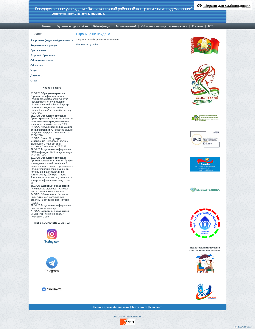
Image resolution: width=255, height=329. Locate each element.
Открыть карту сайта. (87, 44)
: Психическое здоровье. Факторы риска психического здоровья (50, 188)
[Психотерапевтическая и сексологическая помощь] (205, 273)
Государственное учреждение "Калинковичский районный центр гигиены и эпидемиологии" (113, 9)
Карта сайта (139, 306)
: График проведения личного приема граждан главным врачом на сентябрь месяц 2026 (52, 120)
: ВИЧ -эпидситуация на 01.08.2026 (51, 152)
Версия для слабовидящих (111, 306)
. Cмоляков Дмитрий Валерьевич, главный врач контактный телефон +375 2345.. (49, 142)
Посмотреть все (40, 216)
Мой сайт (155, 306)
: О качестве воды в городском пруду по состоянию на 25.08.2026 (52, 131)
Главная (37, 33)
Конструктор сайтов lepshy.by (127, 316)
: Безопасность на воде (51, 207)
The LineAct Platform (243, 327)
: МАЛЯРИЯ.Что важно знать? (50, 212)
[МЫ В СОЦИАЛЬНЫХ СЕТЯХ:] (52, 245)
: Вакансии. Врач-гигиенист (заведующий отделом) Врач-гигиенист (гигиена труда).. (50, 198)
